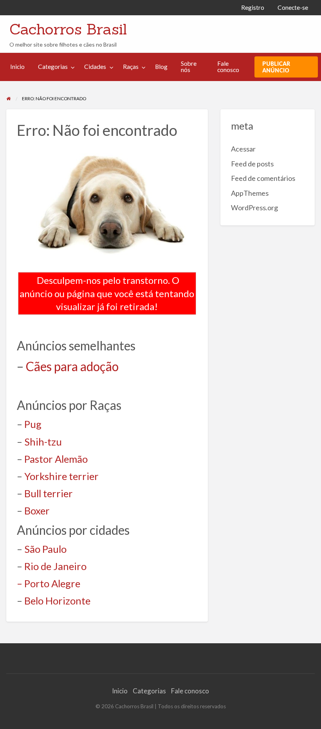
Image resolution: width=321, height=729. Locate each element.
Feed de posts (252, 163)
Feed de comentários (263, 178)
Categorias (53, 66)
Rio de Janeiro (55, 566)
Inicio (17, 66)
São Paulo (45, 549)
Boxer (37, 510)
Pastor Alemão (56, 459)
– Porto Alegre (48, 583)
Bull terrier (48, 493)
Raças (131, 66)
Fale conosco (228, 66)
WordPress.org (254, 207)
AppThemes (250, 193)
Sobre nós (189, 66)
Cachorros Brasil (68, 29)
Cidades (95, 66)
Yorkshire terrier (61, 476)
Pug (32, 424)
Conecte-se (293, 7)
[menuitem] (252, 7)
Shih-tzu (43, 442)
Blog (161, 66)
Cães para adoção (72, 366)
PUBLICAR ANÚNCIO (276, 67)
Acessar (243, 148)
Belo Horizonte (57, 600)
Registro (252, 7)
